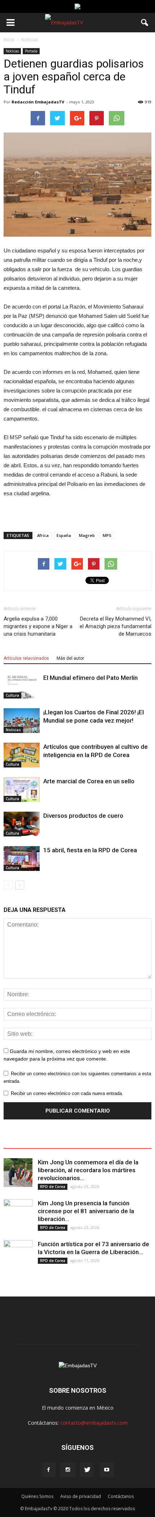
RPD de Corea (52, 1186)
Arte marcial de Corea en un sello (88, 781)
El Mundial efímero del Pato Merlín (90, 677)
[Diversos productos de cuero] (22, 824)
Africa (43, 535)
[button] (145, 22)
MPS (107, 535)
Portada (31, 51)
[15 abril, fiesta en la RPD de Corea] (22, 858)
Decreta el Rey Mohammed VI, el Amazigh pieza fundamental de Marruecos (115, 626)
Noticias (12, 51)
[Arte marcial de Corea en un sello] (22, 789)
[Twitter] (87, 1470)
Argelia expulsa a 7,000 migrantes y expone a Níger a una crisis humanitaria (38, 626)
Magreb (87, 535)
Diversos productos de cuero (83, 815)
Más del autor (70, 658)
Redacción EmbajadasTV (38, 102)
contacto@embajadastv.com (94, 1422)
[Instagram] (68, 1470)
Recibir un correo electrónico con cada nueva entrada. (67, 1093)
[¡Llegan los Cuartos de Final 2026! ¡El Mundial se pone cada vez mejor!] (22, 720)
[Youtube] (106, 1470)
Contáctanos (121, 1496)
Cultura (12, 695)
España (64, 535)
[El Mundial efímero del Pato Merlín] (22, 686)
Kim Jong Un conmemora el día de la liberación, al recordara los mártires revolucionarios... (88, 1170)
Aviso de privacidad (80, 1496)
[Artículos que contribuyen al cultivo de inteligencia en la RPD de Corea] (22, 755)
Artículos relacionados (26, 658)
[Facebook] (48, 1470)
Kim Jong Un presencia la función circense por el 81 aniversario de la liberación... (86, 1211)
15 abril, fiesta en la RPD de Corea (90, 850)
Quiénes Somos (37, 1496)
